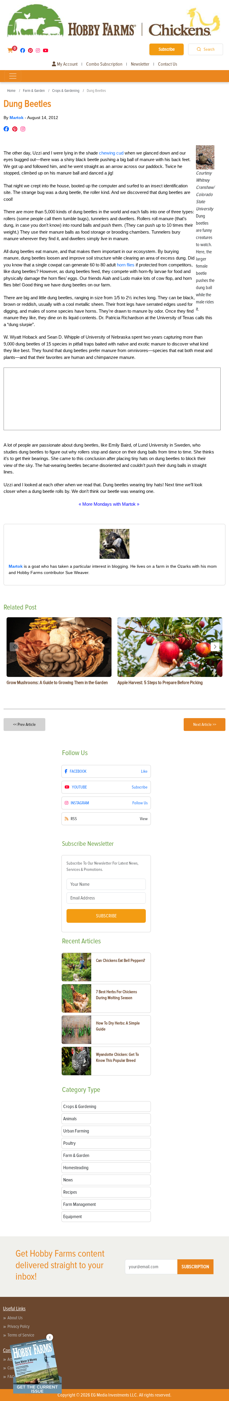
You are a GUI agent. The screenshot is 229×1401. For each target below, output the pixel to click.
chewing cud (111, 152)
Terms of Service (20, 1335)
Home (11, 90)
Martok (17, 117)
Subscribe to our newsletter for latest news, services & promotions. (102, 866)
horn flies (125, 264)
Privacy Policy (18, 1326)
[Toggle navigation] (12, 76)
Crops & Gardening (65, 90)
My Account (67, 64)
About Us (15, 1317)
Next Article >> (204, 724)
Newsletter (140, 64)
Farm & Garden (34, 90)
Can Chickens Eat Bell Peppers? (120, 960)
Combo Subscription (104, 64)
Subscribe (167, 49)
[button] (215, 646)
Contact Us (167, 64)
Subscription (195, 1267)
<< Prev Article (24, 724)
